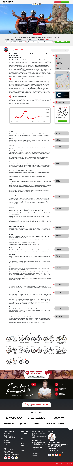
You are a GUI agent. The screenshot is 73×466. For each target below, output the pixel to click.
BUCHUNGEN (65, 2)
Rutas (22, 450)
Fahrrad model (30, 39)
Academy (23, 436)
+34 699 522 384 (9, 452)
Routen (47, 2)
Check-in (57, 2)
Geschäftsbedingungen (37, 447)
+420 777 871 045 (53, 450)
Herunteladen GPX (62, 102)
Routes (22, 448)
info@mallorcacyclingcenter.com (12, 454)
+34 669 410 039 (9, 449)
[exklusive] (36, 389)
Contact (51, 2)
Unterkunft (32, 2)
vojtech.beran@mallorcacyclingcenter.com (58, 452)
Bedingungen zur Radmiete (16, 39)
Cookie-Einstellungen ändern (38, 451)
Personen (7, 39)
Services (37, 2)
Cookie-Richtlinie (35, 453)
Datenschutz (34, 455)
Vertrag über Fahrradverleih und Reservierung (38, 450)
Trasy (22, 443)
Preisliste (42, 2)
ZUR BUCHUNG (62, 121)
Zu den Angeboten (62, 41)
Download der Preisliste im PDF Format (37, 404)
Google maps (6, 440)
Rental (26, 2)
